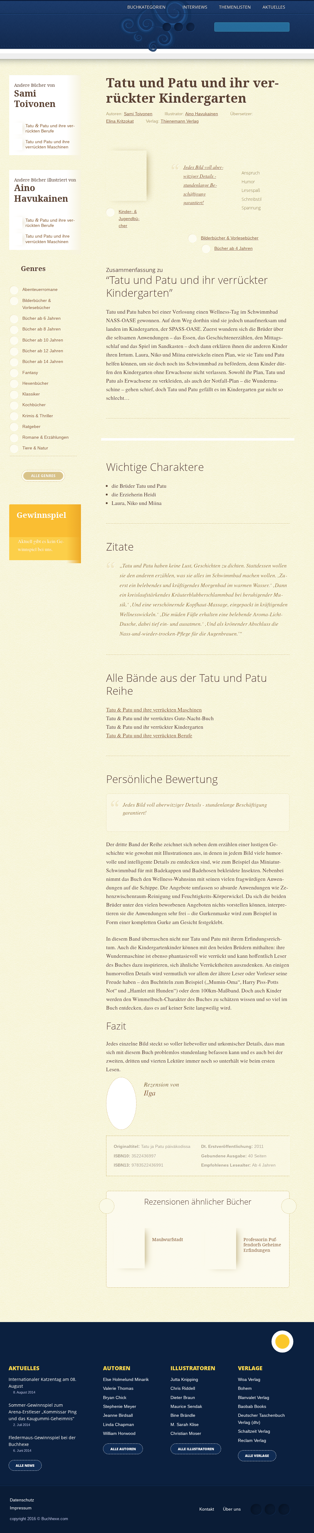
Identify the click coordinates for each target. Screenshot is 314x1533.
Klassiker (31, 394)
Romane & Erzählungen (45, 437)
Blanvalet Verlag (253, 1397)
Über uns (232, 1509)
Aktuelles (273, 7)
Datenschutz (22, 1499)
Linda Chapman (118, 1424)
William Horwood (119, 1433)
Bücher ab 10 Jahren (42, 340)
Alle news (25, 1465)
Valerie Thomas (118, 1388)
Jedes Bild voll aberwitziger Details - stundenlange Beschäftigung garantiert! (203, 184)
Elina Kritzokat (120, 121)
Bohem (245, 1388)
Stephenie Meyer (119, 1406)
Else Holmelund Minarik (126, 1379)
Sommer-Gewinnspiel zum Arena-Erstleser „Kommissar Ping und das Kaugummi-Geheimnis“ (43, 1412)
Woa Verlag (249, 1379)
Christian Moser (185, 1433)
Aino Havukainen (201, 113)
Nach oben (282, 1341)
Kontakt (206, 1509)
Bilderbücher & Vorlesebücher (36, 304)
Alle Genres (43, 475)
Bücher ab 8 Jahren (41, 329)
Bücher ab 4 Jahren (233, 248)
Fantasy (30, 372)
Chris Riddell (182, 1388)
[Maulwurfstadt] (129, 1247)
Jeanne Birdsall (118, 1415)
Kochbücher (34, 404)
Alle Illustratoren (196, 1449)
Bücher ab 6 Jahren (41, 318)
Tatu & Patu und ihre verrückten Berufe (149, 735)
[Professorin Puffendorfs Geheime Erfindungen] (220, 1247)
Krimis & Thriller (37, 415)
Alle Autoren (123, 1449)
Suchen (283, 27)
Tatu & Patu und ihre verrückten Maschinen (154, 709)
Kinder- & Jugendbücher (129, 218)
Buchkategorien (147, 7)
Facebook (178, 27)
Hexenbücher (35, 383)
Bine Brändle (182, 1415)
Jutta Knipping (184, 1379)
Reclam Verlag (252, 1440)
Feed (167, 27)
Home (116, 7)
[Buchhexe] (44, 35)
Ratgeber (31, 426)
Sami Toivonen (138, 113)
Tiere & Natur (35, 447)
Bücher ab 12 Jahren (42, 350)
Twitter (190, 27)
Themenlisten (235, 7)
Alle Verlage (257, 1455)
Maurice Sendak (186, 1406)
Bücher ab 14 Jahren (42, 361)
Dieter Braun (182, 1397)
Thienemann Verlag (180, 121)
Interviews (194, 7)
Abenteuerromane (40, 289)
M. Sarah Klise (184, 1424)
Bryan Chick (114, 1397)
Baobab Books (252, 1406)
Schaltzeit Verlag (254, 1431)
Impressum (21, 1507)
